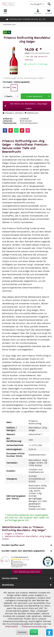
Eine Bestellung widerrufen (27, 572)
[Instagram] (27, 130)
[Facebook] (5, 130)
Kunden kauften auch (13, 545)
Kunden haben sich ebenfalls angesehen (23, 550)
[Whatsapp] (16, 130)
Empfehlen (32, 113)
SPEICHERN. (12, 626)
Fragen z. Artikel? (14, 113)
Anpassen (22, 632)
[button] (49, 632)
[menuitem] (48, 11)
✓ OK (33, 632)
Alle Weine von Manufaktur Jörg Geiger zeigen (28, 106)
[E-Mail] (22, 130)
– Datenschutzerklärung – (34, 626)
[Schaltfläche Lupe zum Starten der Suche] (49, 4)
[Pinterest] (10, 130)
